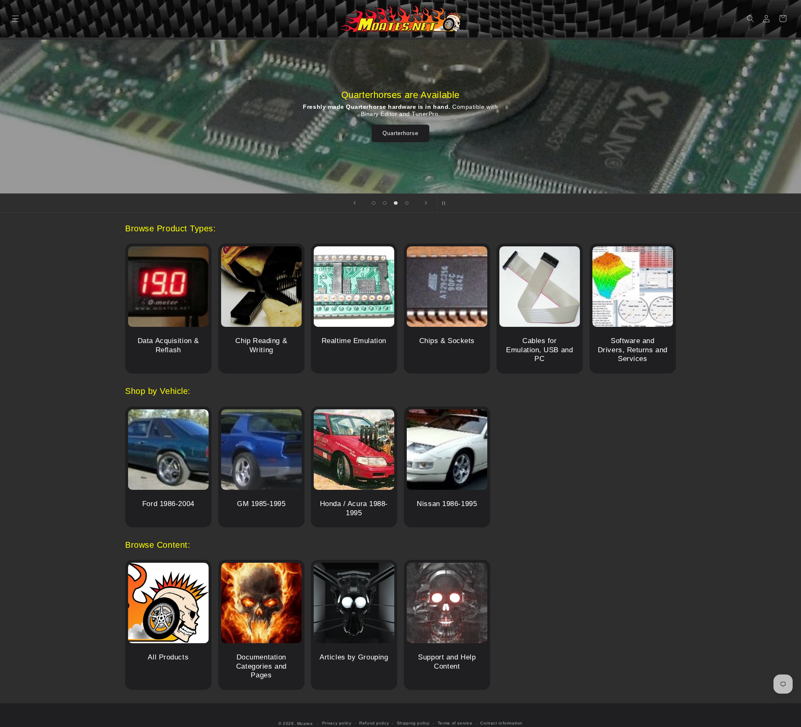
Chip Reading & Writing (261, 345)
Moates (305, 723)
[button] (16, 18)
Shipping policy (413, 723)
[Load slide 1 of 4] (373, 203)
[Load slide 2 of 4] (384, 203)
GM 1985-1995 (261, 504)
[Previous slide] (354, 203)
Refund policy (374, 723)
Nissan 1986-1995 (447, 504)
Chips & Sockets (446, 341)
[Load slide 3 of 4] (395, 203)
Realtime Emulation (354, 341)
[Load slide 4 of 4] (406, 203)
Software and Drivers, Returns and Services (633, 350)
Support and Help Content (447, 661)
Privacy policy (337, 723)
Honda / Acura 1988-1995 (354, 508)
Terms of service (455, 723)
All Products (168, 657)
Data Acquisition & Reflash (168, 345)
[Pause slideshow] (446, 203)
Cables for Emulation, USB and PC (539, 350)
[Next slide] (426, 203)
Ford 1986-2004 (168, 504)
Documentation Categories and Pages (261, 666)
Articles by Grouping (354, 657)
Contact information (501, 723)
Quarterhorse (400, 133)
